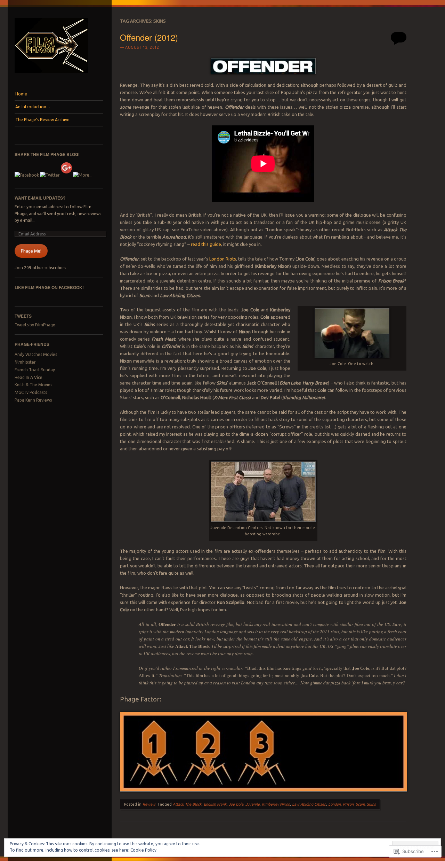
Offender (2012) (149, 37)
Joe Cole (236, 804)
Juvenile (252, 804)
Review (149, 804)
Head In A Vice (28, 377)
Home (21, 94)
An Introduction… (32, 106)
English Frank (215, 804)
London (334, 804)
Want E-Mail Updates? (40, 198)
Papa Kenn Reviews (33, 400)
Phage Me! (31, 251)
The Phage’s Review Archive (42, 119)
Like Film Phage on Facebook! (49, 287)
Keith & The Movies (33, 384)
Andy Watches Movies (36, 354)
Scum (360, 804)
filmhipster (25, 362)
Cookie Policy (143, 850)
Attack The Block (187, 804)
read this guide (206, 244)
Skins (371, 804)
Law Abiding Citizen (309, 804)
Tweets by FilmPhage (35, 325)
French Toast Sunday (35, 369)
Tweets (23, 316)
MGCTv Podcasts (31, 392)
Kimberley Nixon (276, 804)
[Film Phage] (51, 74)
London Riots (222, 258)
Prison (348, 804)
